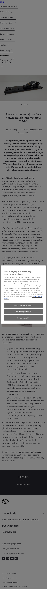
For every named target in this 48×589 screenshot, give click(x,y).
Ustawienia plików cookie (23, 305)
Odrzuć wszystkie (23, 318)
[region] (23, 294)
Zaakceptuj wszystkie (23, 311)
